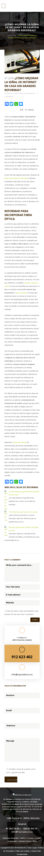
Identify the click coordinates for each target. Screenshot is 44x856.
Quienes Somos (25, 841)
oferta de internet (20, 442)
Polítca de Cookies (22, 851)
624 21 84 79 (30, 828)
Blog (14, 35)
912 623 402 (22, 656)
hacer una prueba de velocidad (16, 178)
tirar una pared (21, 293)
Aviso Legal (10, 772)
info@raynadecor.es (22, 674)
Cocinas (30, 838)
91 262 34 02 (12, 828)
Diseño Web (36, 851)
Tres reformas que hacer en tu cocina (23, 512)
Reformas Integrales (11, 838)
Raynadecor (30, 93)
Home (9, 35)
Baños (23, 838)
